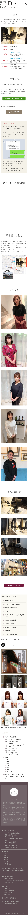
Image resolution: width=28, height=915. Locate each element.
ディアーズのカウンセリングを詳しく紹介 (14, 615)
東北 (8, 759)
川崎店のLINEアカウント (17, 58)
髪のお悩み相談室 (8, 876)
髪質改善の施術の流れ (11, 607)
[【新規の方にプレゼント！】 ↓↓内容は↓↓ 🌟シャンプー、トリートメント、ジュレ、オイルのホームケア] (14, 661)
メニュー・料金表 (9, 623)
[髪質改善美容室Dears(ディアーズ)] (14, 7)
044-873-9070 (15, 52)
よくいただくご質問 (10, 620)
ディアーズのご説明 (10, 737)
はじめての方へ (9, 600)
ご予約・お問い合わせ (11, 634)
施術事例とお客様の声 (11, 627)
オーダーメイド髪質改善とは (13, 604)
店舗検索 (7, 630)
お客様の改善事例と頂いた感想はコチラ (14, 727)
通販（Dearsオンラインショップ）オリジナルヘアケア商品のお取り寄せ (14, 776)
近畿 (8, 765)
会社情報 (5, 886)
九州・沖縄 (9, 771)
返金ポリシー (8, 892)
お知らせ (7, 888)
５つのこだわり (9, 611)
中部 (8, 763)
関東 (8, 761)
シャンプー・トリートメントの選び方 (15, 880)
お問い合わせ (8, 894)
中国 (8, 767)
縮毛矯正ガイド (9, 882)
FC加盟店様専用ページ (11, 903)
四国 (8, 769)
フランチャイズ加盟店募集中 (11, 901)
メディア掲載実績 (9, 890)
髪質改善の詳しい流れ (12, 741)
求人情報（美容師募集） (10, 898)
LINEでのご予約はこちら (15, 98)
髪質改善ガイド (9, 878)
